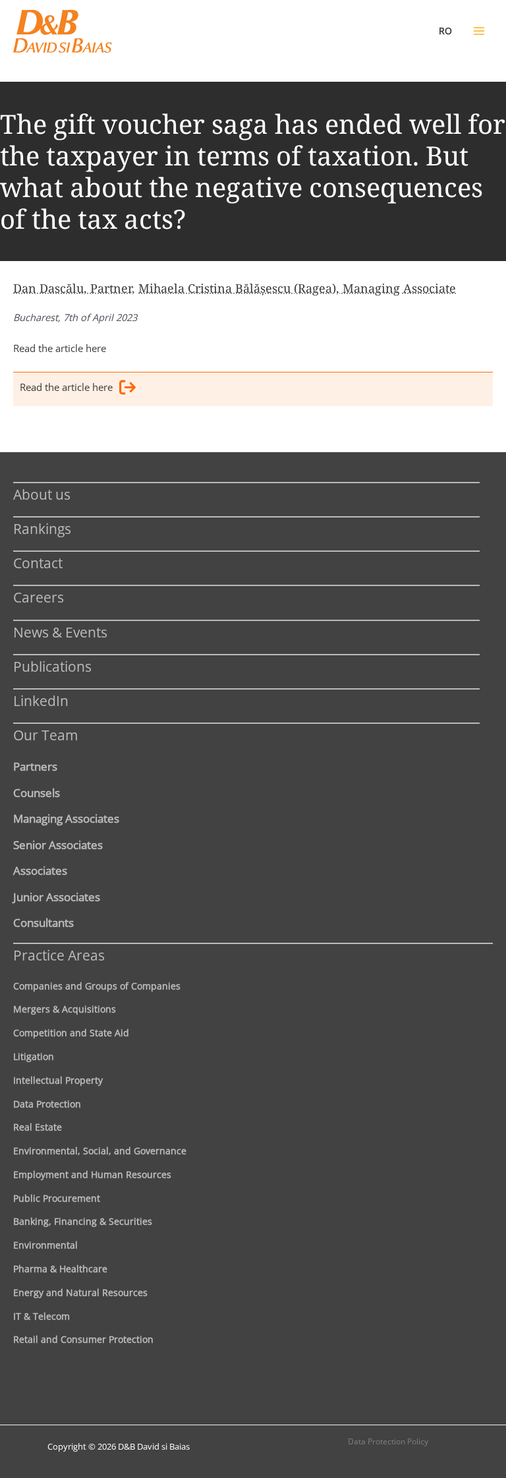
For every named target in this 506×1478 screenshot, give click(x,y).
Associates (40, 870)
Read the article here (59, 348)
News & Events (60, 632)
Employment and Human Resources (92, 1174)
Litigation (33, 1056)
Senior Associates (58, 844)
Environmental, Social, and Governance (99, 1150)
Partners (35, 766)
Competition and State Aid (71, 1032)
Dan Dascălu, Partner (72, 288)
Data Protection (47, 1104)
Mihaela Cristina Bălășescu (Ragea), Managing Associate (297, 288)
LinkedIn (41, 700)
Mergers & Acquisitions (64, 1009)
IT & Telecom (41, 1316)
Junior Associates (56, 896)
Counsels (36, 792)
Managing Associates (66, 818)
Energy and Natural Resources (80, 1292)
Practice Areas (59, 955)
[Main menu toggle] (479, 31)
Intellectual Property (58, 1080)
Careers (38, 597)
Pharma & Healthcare (60, 1268)
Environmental (45, 1245)
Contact (38, 563)
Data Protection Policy (388, 1441)
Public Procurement (56, 1198)
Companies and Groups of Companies (97, 986)
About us (41, 494)
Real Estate (37, 1127)
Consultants (43, 922)
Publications (52, 666)
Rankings (42, 528)
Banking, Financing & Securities (82, 1221)
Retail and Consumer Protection (83, 1339)
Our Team (45, 735)
